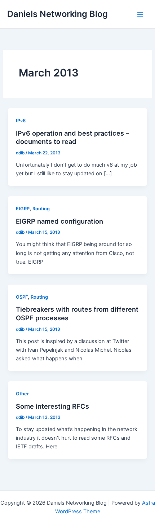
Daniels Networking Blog (57, 14)
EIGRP (23, 208)
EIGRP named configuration (59, 221)
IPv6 (21, 120)
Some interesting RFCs (52, 406)
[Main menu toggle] (140, 14)
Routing (41, 208)
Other (22, 393)
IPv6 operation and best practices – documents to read (72, 137)
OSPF (22, 297)
